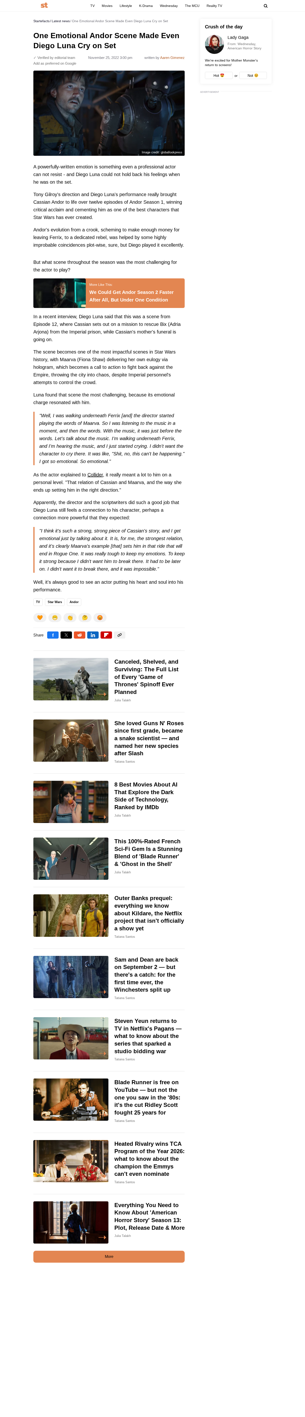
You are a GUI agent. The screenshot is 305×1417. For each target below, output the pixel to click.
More (109, 1257)
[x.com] (66, 635)
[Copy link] (119, 635)
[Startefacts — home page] (44, 5)
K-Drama (146, 6)
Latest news (61, 21)
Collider (95, 474)
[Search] (266, 6)
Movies (107, 6)
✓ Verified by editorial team (54, 58)
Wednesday (169, 6)
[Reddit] (79, 635)
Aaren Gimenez (172, 58)
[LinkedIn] (93, 635)
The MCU (192, 6)
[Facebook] (53, 635)
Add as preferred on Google (54, 63)
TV (92, 6)
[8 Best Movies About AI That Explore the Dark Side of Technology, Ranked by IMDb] (109, 802)
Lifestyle (126, 6)
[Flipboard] (106, 635)
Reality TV (214, 6)
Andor (74, 602)
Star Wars (55, 602)
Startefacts (41, 21)
